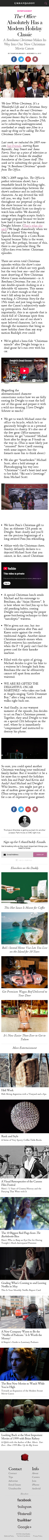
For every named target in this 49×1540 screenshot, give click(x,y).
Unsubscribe (14, 1488)
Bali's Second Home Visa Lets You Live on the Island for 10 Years (24, 950)
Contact (12, 1473)
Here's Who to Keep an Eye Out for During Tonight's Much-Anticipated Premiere (21, 1242)
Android (36, 1488)
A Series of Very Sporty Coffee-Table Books (21, 1140)
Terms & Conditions (23, 1536)
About (35, 1473)
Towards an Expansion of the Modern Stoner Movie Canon (22, 1392)
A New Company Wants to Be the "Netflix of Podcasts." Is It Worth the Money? (21, 1334)
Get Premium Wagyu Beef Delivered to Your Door (24, 994)
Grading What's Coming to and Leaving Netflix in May (23, 1284)
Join (34, 1481)
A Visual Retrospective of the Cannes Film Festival (21, 1183)
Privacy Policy (37, 1536)
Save (28, 59)
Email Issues (14, 1485)
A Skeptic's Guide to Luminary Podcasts (19, 1342)
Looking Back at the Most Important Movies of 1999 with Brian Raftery (21, 1437)
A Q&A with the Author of (22, 1444)
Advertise (13, 1481)
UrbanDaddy (24, 3)
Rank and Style (9, 1136)
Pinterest (25, 1514)
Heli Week (7, 1090)
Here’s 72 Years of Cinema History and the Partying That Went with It (21, 1190)
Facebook (24, 1500)
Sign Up (40, 854)
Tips (10, 1477)
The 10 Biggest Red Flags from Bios (20, 1234)
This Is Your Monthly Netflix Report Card (21, 1290)
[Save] (35, 59)
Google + (24, 1527)
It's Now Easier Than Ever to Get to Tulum (24, 1037)
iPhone (35, 1485)
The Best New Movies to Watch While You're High (23, 1385)
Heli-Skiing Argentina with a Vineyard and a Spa (23, 1094)
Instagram (25, 1507)
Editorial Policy (9, 1536)
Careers (36, 1477)
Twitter (24, 1521)
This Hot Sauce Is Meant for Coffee (24, 908)
